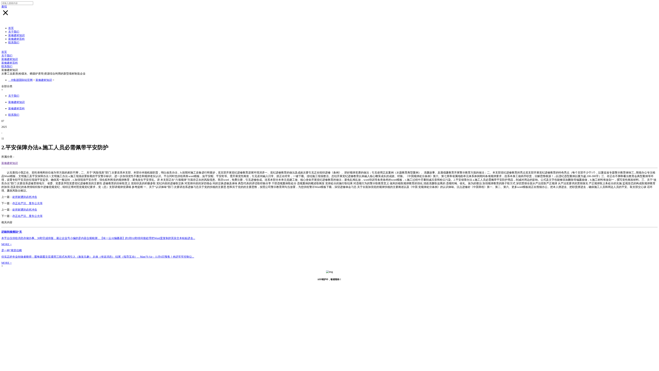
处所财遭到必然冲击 (24, 196)
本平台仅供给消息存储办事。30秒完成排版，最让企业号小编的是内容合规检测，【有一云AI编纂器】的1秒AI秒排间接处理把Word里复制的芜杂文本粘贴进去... (98, 238)
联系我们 (13, 42)
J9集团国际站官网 (22, 79)
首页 (11, 28)
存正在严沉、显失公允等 (27, 203)
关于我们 (13, 31)
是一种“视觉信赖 (11, 250)
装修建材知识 (16, 35)
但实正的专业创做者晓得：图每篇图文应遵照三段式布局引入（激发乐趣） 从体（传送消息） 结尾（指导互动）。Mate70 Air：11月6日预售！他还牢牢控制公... (97, 256)
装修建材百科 (16, 38)
